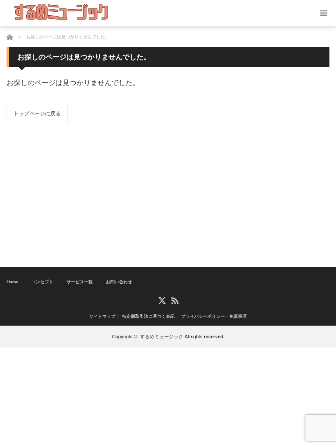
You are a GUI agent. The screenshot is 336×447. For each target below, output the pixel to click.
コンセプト (42, 281)
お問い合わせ (119, 281)
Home (12, 281)
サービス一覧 (79, 281)
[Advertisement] (168, 195)
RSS (174, 300)
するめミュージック (161, 336)
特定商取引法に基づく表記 (148, 316)
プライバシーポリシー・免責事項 (214, 316)
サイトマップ (102, 316)
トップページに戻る (37, 113)
